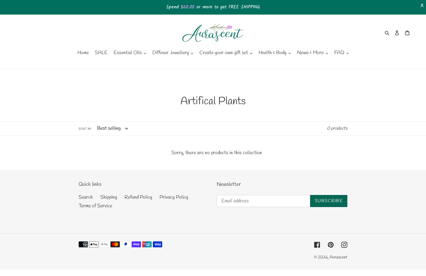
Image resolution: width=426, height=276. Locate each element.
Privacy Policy (174, 197)
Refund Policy (138, 197)
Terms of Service (95, 206)
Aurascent (338, 257)
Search (86, 197)
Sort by (85, 129)
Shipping (108, 197)
